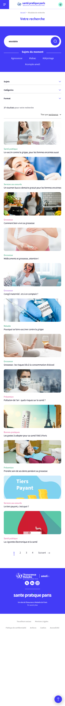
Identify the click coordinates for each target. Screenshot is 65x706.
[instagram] (37, 583)
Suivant (42, 552)
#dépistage (48, 58)
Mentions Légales (41, 621)
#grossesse (16, 58)
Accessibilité (54, 628)
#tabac (32, 58)
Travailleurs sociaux (24, 621)
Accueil (23, 13)
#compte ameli (32, 64)
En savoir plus (32, 605)
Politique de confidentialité (16, 628)
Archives (33, 628)
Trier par (49, 114)
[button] (55, 41)
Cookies (43, 628)
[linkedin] (32, 583)
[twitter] (27, 583)
